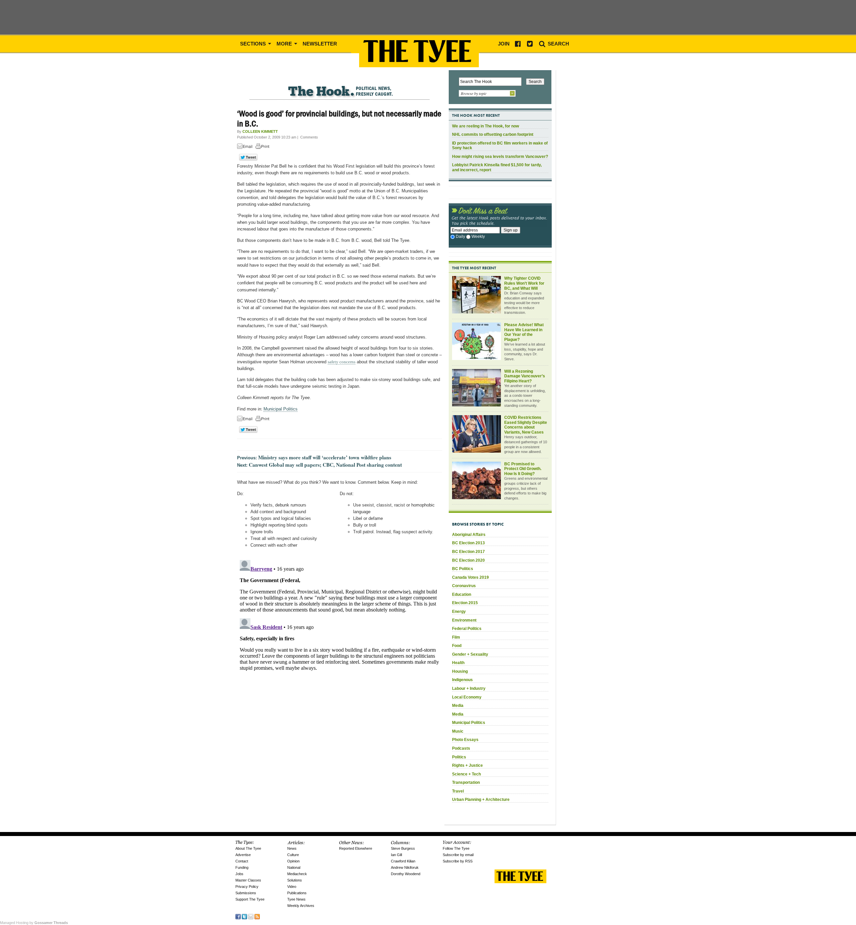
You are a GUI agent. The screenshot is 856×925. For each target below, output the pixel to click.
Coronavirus (464, 585)
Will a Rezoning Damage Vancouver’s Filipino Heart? (524, 376)
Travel (458, 791)
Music (457, 731)
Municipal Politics (280, 408)
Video (291, 887)
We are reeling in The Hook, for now (485, 126)
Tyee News (296, 899)
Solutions (294, 880)
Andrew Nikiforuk (405, 867)
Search (557, 44)
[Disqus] (339, 641)
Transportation (466, 782)
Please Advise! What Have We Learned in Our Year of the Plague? (524, 332)
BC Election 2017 (468, 551)
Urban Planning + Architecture (481, 799)
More (285, 44)
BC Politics (462, 568)
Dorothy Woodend (405, 874)
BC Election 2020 (468, 560)
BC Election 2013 (468, 543)
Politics (459, 757)
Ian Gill (396, 855)
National (293, 867)
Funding (241, 867)
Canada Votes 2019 (470, 577)
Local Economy (466, 697)
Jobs (239, 874)
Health (458, 662)
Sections (253, 44)
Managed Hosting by (34, 923)
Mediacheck (297, 874)
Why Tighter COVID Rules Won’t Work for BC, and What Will (524, 283)
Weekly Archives (300, 906)
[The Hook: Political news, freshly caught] (339, 86)
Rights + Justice (467, 765)
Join (504, 44)
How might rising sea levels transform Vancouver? (500, 156)
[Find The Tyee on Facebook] (238, 916)
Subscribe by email (458, 855)
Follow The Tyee (456, 848)
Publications (297, 893)
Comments (309, 137)
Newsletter (320, 44)
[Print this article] (264, 147)
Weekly (478, 236)
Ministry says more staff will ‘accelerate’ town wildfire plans (324, 457)
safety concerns (341, 361)
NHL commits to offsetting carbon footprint (492, 134)
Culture (293, 855)
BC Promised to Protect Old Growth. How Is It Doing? (522, 469)
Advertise (243, 855)
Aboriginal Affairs (469, 534)
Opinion (293, 861)
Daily (460, 236)
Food (456, 645)
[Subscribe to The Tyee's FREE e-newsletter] (250, 916)
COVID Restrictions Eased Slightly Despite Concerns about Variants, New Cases (525, 425)
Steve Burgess (403, 848)
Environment (464, 620)
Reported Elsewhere (355, 848)
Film (456, 637)
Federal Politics (466, 628)
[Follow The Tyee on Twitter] (244, 916)
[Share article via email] (245, 147)
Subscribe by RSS (457, 861)
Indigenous (462, 679)
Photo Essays (465, 739)
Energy (459, 611)
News (292, 848)
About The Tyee (248, 848)
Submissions (245, 893)
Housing (460, 671)
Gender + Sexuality (470, 654)
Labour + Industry (469, 688)
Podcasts (461, 748)
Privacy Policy (246, 887)
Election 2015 (465, 602)
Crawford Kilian (403, 861)
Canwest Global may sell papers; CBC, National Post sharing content (325, 464)
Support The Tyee (249, 899)
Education (461, 594)
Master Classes (248, 880)
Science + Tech (466, 774)
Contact (241, 861)
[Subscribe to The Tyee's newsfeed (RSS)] (257, 916)
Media (457, 705)
